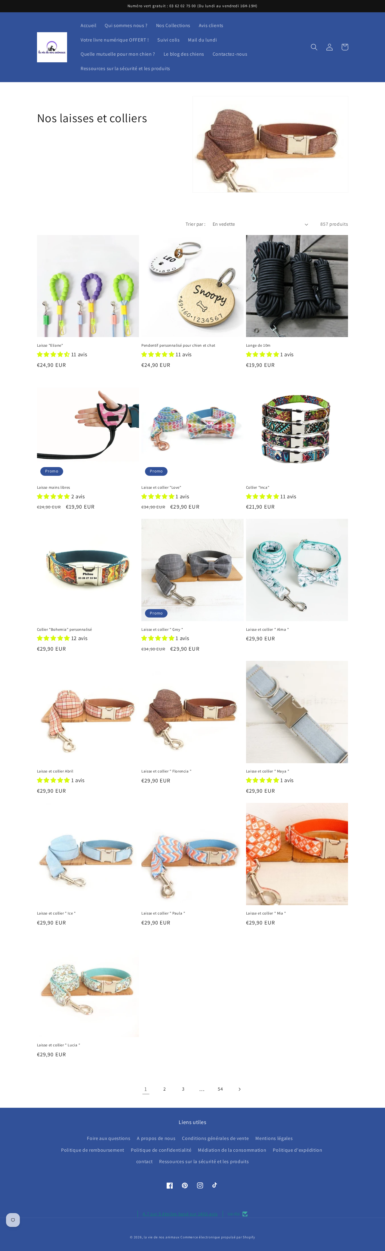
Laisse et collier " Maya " (267, 771)
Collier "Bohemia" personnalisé (64, 629)
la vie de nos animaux (161, 1237)
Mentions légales (274, 1138)
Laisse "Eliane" (50, 345)
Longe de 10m (258, 345)
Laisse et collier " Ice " (56, 913)
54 (220, 1089)
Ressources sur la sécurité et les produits (204, 1161)
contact (144, 1161)
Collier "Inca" (257, 487)
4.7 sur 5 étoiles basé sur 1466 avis (180, 1214)
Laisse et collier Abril (55, 771)
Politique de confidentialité (161, 1150)
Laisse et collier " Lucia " (58, 1045)
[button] (314, 47)
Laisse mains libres (53, 487)
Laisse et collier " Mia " (266, 913)
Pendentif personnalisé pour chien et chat (178, 345)
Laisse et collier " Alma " (267, 629)
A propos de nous (156, 1138)
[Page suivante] (239, 1089)
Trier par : (196, 224)
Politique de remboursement (92, 1150)
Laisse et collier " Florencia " (166, 771)
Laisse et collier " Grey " (162, 629)
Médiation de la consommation (232, 1150)
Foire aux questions (108, 1138)
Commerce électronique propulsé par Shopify (217, 1237)
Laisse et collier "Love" (161, 487)
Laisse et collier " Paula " (163, 913)
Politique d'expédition (297, 1150)
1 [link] (145, 1088)
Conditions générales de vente (215, 1138)
